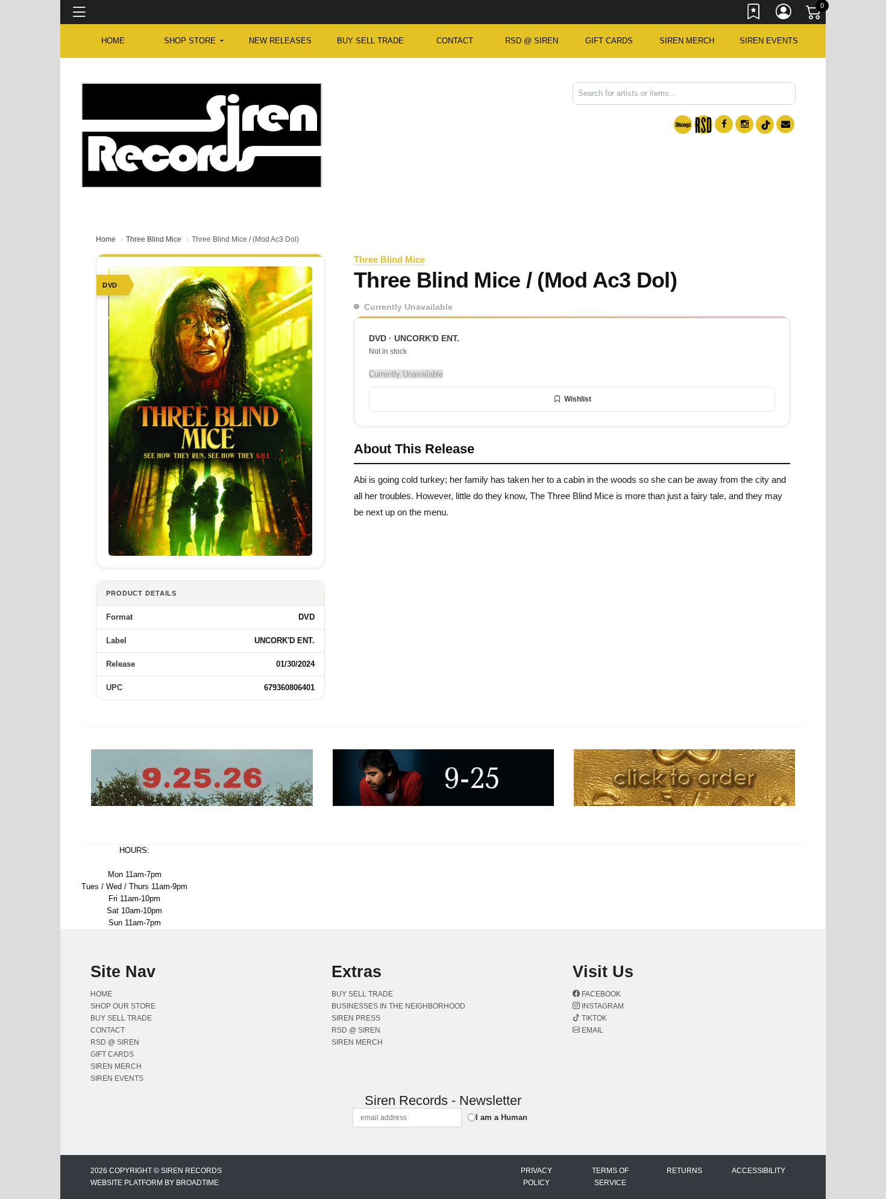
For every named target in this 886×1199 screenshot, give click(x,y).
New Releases (280, 40)
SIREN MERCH (686, 40)
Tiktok (593, 1018)
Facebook (600, 994)
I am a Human (501, 1117)
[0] (814, 14)
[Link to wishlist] (754, 14)
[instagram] (744, 124)
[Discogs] (683, 124)
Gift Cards (609, 40)
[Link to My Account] (784, 14)
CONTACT (454, 40)
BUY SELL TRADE (370, 40)
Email (591, 1030)
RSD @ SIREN (531, 40)
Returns (684, 1170)
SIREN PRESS (355, 1018)
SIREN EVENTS (769, 40)
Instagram (602, 1006)
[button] (193, 41)
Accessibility (758, 1170)
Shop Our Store (123, 1006)
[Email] (785, 124)
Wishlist (577, 399)
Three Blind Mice (153, 239)
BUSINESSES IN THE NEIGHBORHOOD (398, 1006)
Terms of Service (610, 1176)
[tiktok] (765, 124)
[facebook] (724, 124)
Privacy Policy (536, 1176)
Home (106, 239)
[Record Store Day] (703, 124)
